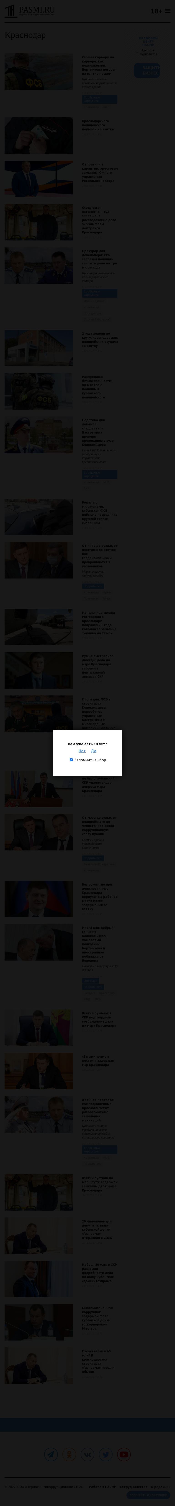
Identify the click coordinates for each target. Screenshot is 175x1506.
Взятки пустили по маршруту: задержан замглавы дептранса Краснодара (100, 1184)
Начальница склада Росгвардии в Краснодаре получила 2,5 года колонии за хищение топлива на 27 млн (99, 623)
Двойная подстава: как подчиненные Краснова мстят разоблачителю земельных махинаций (98, 1110)
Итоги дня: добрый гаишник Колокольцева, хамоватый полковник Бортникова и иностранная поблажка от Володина (97, 944)
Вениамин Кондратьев (99, 864)
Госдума (89, 993)
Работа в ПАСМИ (102, 1487)
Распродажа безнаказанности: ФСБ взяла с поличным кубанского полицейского (97, 387)
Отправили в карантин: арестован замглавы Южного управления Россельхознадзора (100, 172)
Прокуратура (92, 313)
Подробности (93, 586)
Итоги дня (90, 980)
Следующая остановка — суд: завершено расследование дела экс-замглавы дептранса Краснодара (99, 220)
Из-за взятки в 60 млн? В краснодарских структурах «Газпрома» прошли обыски (98, 1361)
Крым (107, 592)
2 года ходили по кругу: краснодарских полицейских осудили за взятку (100, 339)
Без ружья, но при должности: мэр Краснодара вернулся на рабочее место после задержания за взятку (100, 896)
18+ (156, 10)
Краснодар (91, 107)
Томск (106, 598)
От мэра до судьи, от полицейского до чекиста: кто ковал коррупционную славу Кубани (99, 826)
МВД (106, 482)
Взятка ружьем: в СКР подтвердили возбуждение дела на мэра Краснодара (99, 1019)
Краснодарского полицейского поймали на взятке (98, 125)
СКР (86, 488)
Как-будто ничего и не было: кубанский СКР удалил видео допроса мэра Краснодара (98, 782)
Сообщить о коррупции (92, 99)
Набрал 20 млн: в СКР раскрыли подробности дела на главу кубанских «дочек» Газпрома (99, 1273)
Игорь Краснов (94, 301)
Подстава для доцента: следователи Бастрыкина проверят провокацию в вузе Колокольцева (98, 432)
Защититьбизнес (151, 70)
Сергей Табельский (97, 319)
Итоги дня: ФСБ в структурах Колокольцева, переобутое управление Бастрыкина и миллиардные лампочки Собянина (99, 713)
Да (93, 751)
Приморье (91, 598)
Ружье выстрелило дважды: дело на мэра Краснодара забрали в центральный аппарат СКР (97, 666)
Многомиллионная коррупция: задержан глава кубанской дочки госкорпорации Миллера (97, 1318)
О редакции (160, 1487)
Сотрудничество (133, 1487)
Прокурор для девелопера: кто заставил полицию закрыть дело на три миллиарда (99, 259)
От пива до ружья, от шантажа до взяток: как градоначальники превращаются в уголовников (100, 556)
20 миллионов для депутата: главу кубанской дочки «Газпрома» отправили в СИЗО (97, 1229)
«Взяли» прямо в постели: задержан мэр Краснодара (98, 1060)
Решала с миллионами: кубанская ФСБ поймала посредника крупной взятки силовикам (99, 512)
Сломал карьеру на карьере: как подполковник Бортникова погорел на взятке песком (99, 65)
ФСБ (106, 107)
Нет (82, 751)
